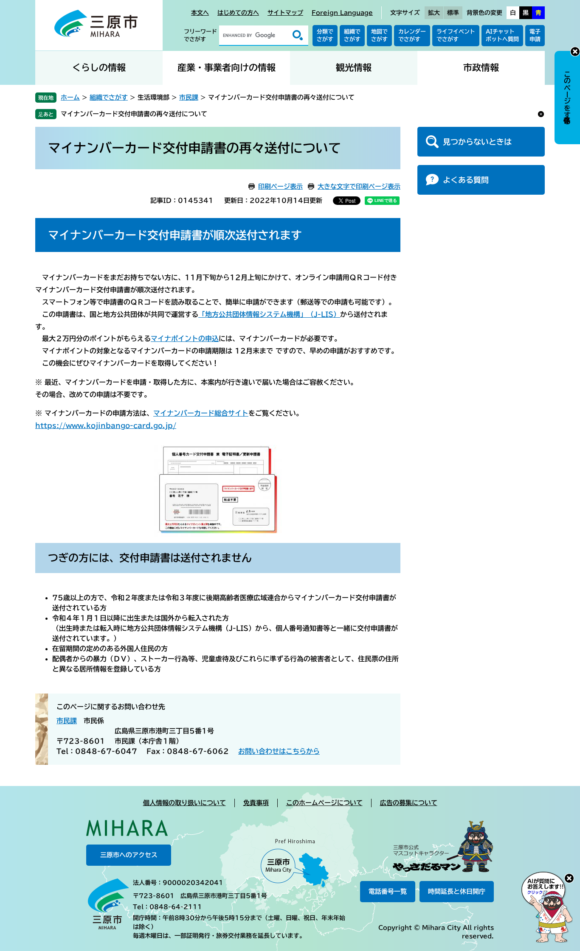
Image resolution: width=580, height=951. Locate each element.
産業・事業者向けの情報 (226, 67)
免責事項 (256, 803)
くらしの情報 (99, 67)
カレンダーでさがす (412, 35)
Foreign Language (342, 13)
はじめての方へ (238, 13)
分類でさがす (325, 35)
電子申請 (535, 35)
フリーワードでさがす (200, 35)
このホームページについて (324, 803)
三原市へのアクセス (129, 855)
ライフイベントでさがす (455, 35)
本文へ (200, 13)
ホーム (70, 97)
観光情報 (354, 67)
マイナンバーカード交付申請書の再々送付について (134, 114)
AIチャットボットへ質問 (502, 35)
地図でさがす (379, 35)
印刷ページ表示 (280, 186)
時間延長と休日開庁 (456, 891)
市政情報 (481, 67)
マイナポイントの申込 (185, 338)
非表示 (575, 51)
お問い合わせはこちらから (279, 751)
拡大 (434, 13)
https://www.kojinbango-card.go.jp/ (105, 425)
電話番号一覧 (388, 891)
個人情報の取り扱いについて (184, 803)
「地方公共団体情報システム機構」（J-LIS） (269, 314)
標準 (453, 13)
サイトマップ (285, 13)
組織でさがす (352, 35)
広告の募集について (408, 803)
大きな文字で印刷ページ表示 (359, 186)
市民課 (188, 97)
